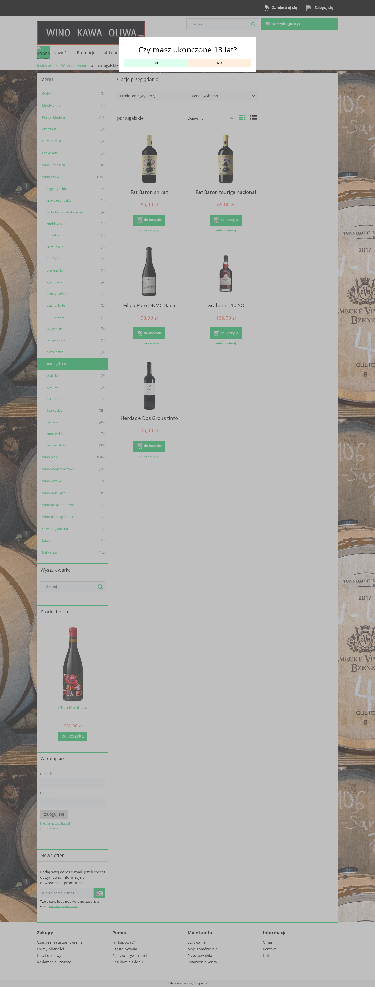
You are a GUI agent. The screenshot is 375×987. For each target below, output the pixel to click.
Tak (155, 63)
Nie (219, 63)
